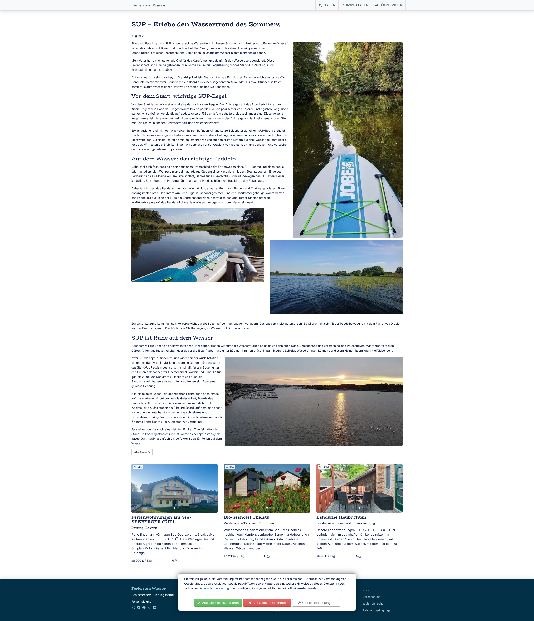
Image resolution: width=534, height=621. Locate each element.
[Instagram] (133, 608)
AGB (366, 590)
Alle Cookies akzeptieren (219, 603)
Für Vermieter (390, 5)
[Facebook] (139, 608)
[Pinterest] (144, 608)
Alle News (141, 452)
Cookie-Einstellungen (317, 603)
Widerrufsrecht (373, 603)
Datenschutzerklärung (214, 588)
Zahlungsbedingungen (377, 610)
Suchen (329, 5)
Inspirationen (357, 5)
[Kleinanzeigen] (149, 608)
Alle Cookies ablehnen (268, 603)
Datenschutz (371, 596)
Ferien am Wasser (149, 5)
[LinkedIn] (154, 608)
